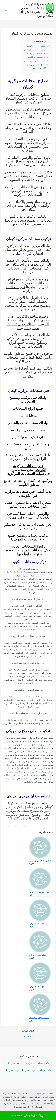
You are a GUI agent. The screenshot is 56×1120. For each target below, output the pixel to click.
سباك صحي (26, 324)
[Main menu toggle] (6, 10)
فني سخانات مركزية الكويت (29, 468)
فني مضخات (39, 268)
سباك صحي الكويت (28, 361)
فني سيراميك (12, 1063)
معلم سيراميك (27, 1063)
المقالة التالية (28, 1037)
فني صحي (27, 528)
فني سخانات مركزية (20, 165)
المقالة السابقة (28, 1031)
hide (46, 42)
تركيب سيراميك (43, 1063)
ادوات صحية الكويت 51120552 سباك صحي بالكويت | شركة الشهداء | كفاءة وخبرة (36, 10)
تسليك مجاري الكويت (23, 326)
